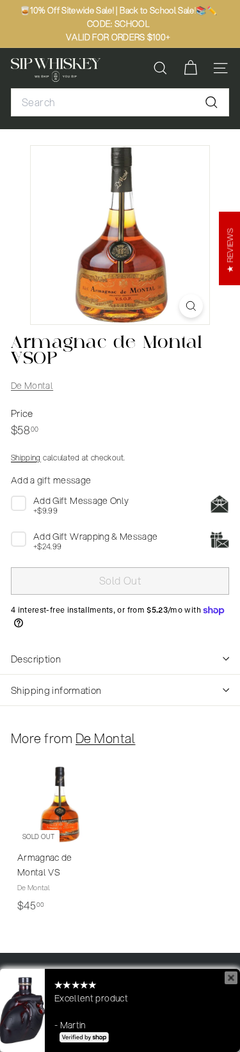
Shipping (26, 457)
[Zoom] (191, 306)
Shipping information (56, 690)
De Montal (32, 385)
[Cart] (190, 68)
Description (36, 659)
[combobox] (120, 102)
